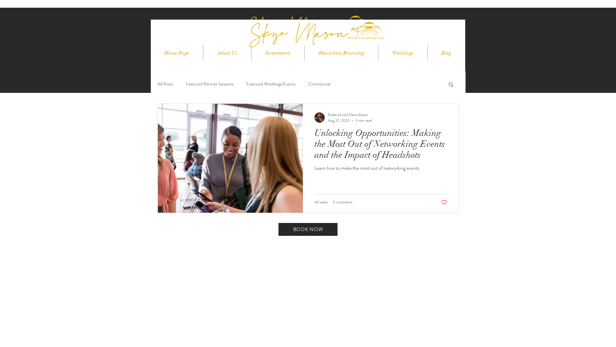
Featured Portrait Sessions (210, 84)
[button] (451, 85)
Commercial (319, 84)
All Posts (165, 84)
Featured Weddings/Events (270, 84)
